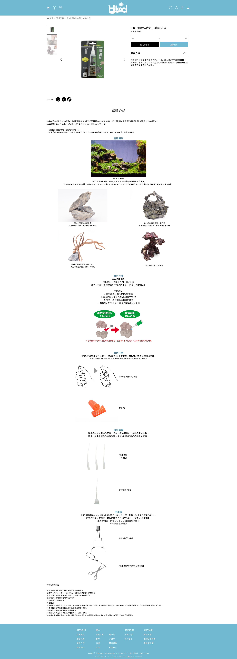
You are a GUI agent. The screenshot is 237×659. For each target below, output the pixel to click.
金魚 (98, 647)
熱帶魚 (112, 634)
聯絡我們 (80, 647)
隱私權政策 (149, 643)
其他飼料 (113, 647)
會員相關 (128, 638)
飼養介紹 (80, 643)
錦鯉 (98, 643)
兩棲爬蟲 (113, 643)
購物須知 (148, 634)
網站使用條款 (150, 638)
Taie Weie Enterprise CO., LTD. (113, 657)
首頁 (51, 18)
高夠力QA (129, 634)
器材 (98, 638)
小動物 (112, 638)
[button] (61, 59)
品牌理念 (80, 634)
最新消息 (80, 638)
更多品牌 (100, 634)
